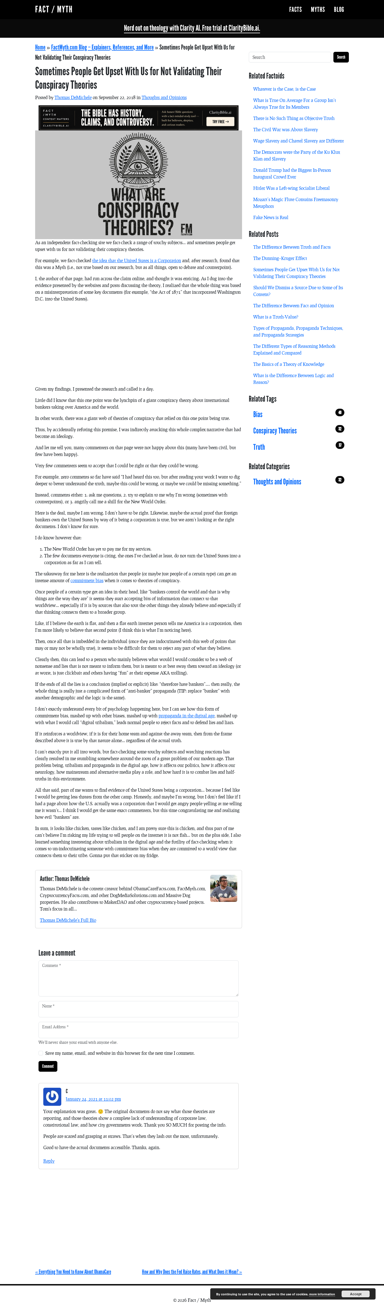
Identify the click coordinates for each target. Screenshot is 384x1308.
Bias (297, 414)
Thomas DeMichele (73, 97)
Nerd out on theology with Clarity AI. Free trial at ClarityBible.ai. (192, 28)
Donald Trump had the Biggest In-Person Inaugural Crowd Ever (292, 173)
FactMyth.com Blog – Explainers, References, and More (102, 47)
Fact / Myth (54, 9)
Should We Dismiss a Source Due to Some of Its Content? (298, 291)
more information (322, 1294)
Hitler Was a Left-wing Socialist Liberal (291, 188)
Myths (318, 10)
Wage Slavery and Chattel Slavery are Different (298, 140)
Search (341, 57)
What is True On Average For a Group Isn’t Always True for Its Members (294, 103)
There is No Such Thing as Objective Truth (294, 118)
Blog (339, 10)
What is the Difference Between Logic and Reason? (293, 379)
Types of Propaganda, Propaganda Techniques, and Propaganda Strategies (298, 331)
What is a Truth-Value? (275, 316)
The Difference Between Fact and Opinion (293, 305)
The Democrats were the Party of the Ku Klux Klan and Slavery (296, 155)
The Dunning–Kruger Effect (280, 258)
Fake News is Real (270, 217)
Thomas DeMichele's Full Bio (68, 920)
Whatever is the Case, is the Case (284, 89)
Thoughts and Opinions (164, 97)
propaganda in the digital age (186, 715)
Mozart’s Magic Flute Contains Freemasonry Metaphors (295, 203)
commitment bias (87, 580)
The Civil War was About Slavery (285, 129)
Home (40, 47)
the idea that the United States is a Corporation (136, 260)
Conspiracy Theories (297, 430)
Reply (49, 1161)
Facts (295, 10)
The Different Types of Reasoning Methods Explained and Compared (294, 349)
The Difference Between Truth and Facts (292, 247)
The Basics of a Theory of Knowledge (288, 364)
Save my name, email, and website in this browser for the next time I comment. (120, 1053)
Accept (356, 1293)
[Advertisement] (138, 346)
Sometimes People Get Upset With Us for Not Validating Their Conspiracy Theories (296, 273)
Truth (297, 447)
